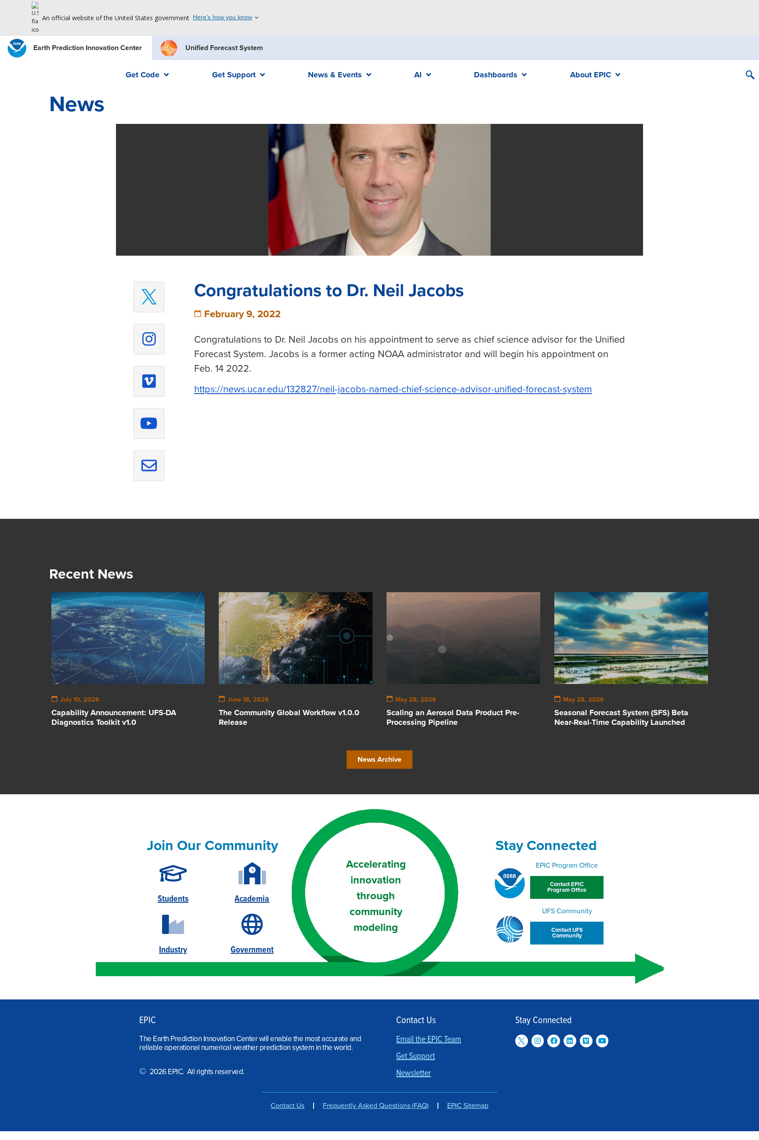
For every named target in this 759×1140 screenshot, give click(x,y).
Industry (173, 950)
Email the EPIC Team (428, 1040)
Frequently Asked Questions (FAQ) (376, 1105)
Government (252, 950)
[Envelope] (149, 465)
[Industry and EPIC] (173, 924)
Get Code (142, 75)
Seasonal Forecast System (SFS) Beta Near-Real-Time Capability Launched (621, 717)
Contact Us (287, 1105)
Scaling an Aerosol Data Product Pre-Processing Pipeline (453, 717)
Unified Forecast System (224, 47)
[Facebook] (553, 1041)
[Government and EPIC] (252, 924)
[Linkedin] (570, 1041)
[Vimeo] (149, 381)
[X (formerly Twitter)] (149, 297)
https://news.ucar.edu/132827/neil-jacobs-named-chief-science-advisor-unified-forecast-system (393, 389)
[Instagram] (149, 339)
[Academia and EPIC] (252, 873)
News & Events (335, 75)
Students (173, 899)
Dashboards (495, 75)
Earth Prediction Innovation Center (87, 47)
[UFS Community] (510, 929)
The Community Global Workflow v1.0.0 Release (289, 717)
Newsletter (413, 1073)
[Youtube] (149, 423)
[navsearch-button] (750, 76)
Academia (252, 899)
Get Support (234, 75)
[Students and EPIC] (173, 873)
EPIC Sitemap (467, 1105)
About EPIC (590, 75)
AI (418, 75)
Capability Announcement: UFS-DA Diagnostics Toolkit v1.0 (113, 717)
